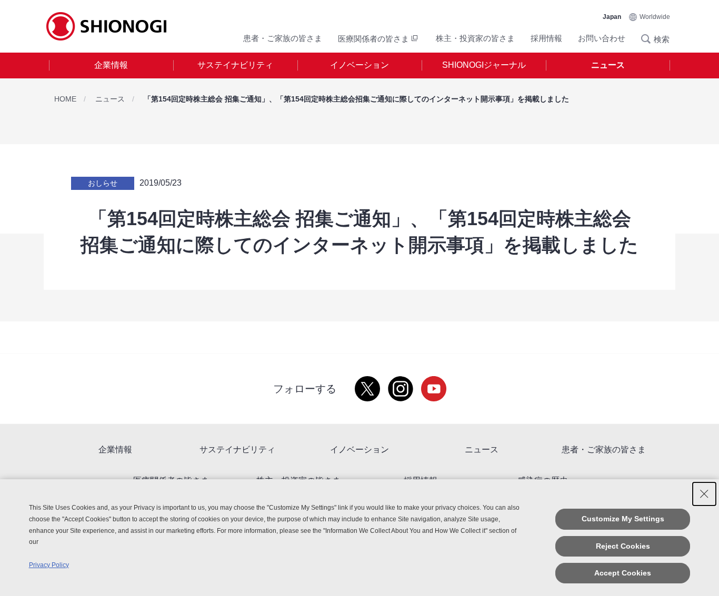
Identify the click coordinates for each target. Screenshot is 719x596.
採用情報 (546, 38)
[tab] (111, 65)
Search (649, 39)
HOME (65, 99)
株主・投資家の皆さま (475, 38)
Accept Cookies (622, 573)
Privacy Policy (49, 565)
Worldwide (655, 17)
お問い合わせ (601, 38)
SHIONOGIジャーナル (484, 64)
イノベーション (359, 64)
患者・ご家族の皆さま (282, 38)
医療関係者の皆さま (373, 38)
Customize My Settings (623, 518)
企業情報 (111, 64)
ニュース (608, 64)
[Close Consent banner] (704, 494)
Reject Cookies (623, 546)
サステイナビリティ (235, 64)
